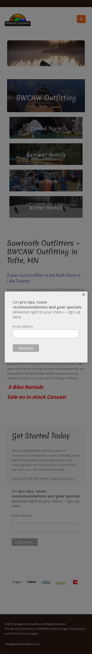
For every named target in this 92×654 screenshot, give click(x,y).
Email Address (23, 326)
